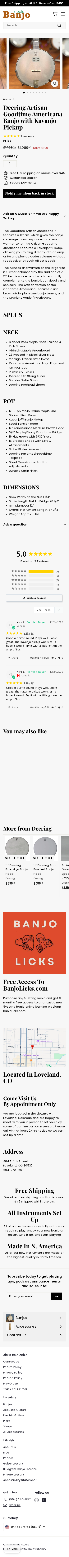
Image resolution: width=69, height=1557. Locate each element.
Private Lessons (14, 1474)
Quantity (10, 156)
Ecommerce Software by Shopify (24, 1549)
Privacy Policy (12, 1372)
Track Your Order (15, 1389)
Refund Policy (12, 1378)
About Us (9, 1447)
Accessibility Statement (20, 1480)
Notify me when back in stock (29, 193)
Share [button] (14, 657)
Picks (6, 1421)
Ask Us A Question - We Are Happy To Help (31, 216)
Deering (41, 828)
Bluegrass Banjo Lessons (20, 1469)
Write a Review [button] (36, 598)
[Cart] (54, 14)
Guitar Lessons (13, 1463)
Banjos (7, 1404)
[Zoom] (54, 83)
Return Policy (12, 1367)
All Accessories (13, 1432)
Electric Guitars (14, 1415)
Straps (7, 1426)
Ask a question (15, 524)
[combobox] (34, 25)
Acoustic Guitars (14, 1410)
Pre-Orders (11, 1383)
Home (7, 99)
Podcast (9, 1458)
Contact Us (11, 1361)
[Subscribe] (56, 1296)
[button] (54, 657)
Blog (6, 1452)
